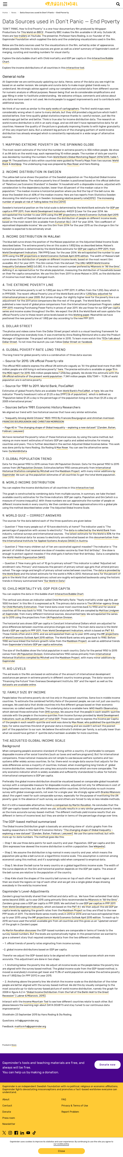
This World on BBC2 (32, 32)
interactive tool (75, 67)
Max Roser (73, 164)
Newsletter (8, 1124)
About (5, 1099)
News (13, 12)
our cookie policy (61, 1144)
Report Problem (70, 1111)
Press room (8, 1118)
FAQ (64, 1099)
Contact (7, 1105)
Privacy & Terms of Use (75, 1105)
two (16, 35)
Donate (6, 1111)
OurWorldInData (18, 451)
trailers (23, 35)
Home (5, 12)
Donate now (108, 1064)
